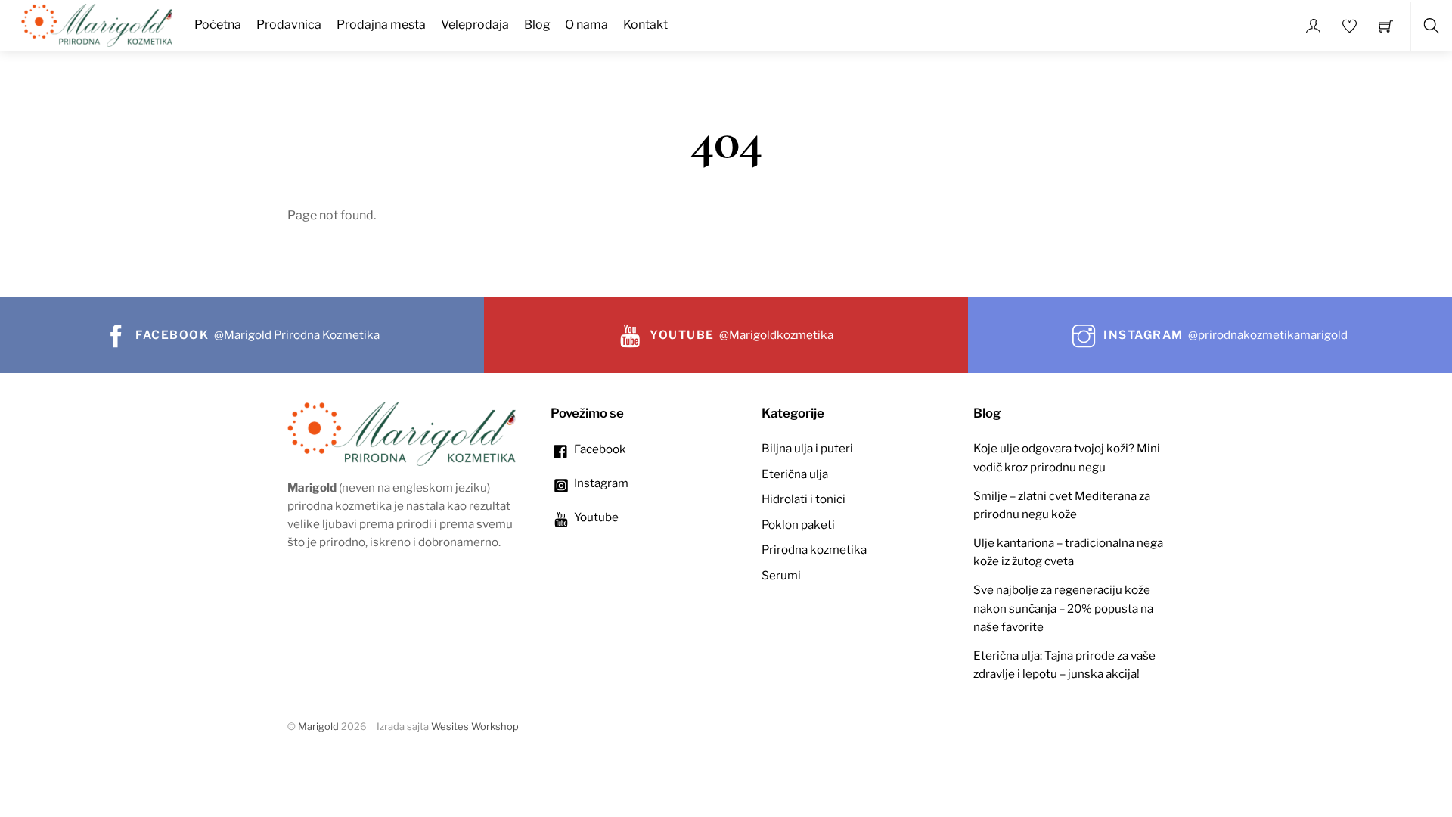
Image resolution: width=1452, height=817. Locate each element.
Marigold (318, 726)
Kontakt (645, 24)
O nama (586, 24)
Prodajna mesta (381, 24)
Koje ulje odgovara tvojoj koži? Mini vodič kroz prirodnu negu (1066, 457)
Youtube (595, 517)
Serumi (781, 575)
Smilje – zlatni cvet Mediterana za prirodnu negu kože (1061, 505)
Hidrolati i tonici (803, 499)
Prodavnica (288, 24)
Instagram (600, 483)
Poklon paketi (798, 524)
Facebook (599, 449)
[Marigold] (96, 23)
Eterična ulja (795, 474)
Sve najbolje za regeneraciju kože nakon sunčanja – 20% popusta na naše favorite (1063, 608)
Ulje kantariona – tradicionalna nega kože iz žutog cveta (1068, 552)
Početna (217, 24)
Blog (537, 24)
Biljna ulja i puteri (807, 448)
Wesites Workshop (475, 726)
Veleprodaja (475, 24)
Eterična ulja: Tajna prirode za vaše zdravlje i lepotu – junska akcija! (1064, 664)
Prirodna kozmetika (814, 549)
